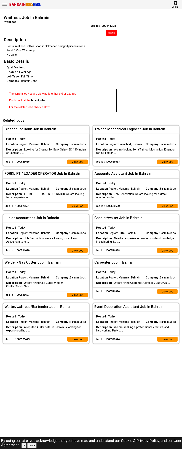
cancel (32, 445)
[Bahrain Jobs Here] (25, 5)
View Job (77, 161)
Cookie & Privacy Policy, (141, 441)
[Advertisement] (151, 64)
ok (24, 445)
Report (111, 32)
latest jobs (38, 100)
